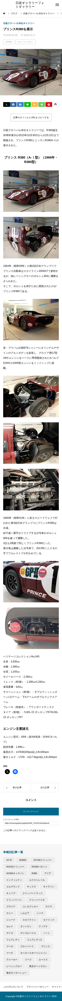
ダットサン (25, 926)
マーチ (9, 953)
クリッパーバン (14, 900)
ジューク (10, 919)
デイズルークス (28, 933)
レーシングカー (26, 42)
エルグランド (13, 886)
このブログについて (13, 987)
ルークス (43, 959)
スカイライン (29, 919)
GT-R (9, 860)
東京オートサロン (38, 966)
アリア (47, 873)
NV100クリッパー (15, 866)
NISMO (22, 860)
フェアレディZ (34, 939)
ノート (46, 933)
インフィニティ (14, 880)
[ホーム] (4, 13)
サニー (9, 913)
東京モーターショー (16, 973)
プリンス (45, 946)
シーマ (40, 913)
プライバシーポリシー (37, 987)
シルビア (24, 913)
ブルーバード (27, 946)
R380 (9, 42)
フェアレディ (13, 939)
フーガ (9, 946)
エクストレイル (37, 880)
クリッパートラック (33, 893)
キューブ (10, 893)
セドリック (48, 919)
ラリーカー (11, 959)
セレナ (9, 926)
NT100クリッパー (43, 860)
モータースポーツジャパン (33, 953)
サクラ (48, 906)
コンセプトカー (30, 906)
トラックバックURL (11, 819)
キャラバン (48, 886)
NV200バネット (39, 866)
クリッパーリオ (37, 900)
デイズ (9, 933)
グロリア (10, 906)
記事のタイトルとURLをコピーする (31, 117)
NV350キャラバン (15, 873)
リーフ (28, 959)
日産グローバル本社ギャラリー (18, 23)
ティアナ (43, 926)
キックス (31, 886)
